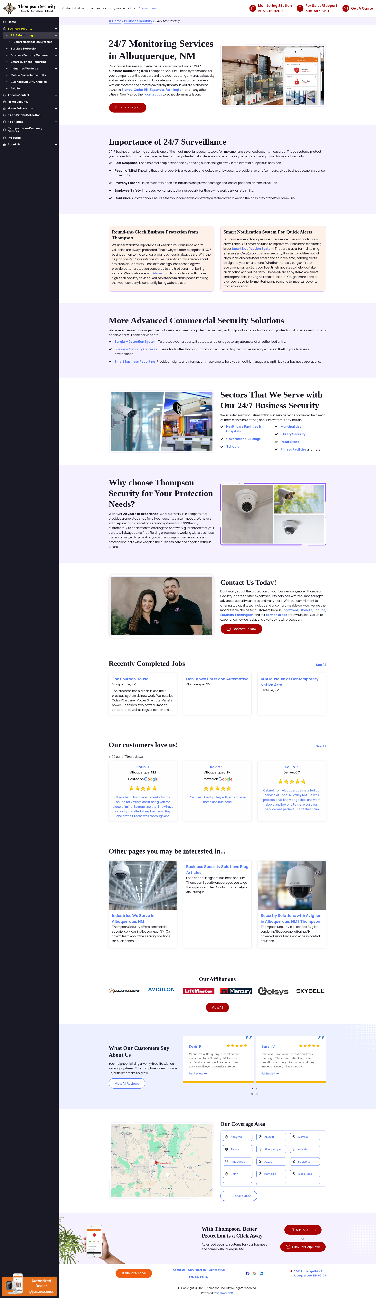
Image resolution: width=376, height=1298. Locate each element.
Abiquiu (269, 1137)
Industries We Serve (24, 68)
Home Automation (20, 108)
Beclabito (304, 1161)
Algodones (238, 1161)
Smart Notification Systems (33, 42)
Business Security (138, 21)
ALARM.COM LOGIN (133, 1273)
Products (14, 138)
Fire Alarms (15, 121)
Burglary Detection (24, 48)
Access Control (18, 95)
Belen (234, 1174)
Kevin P (195, 1046)
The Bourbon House (130, 678)
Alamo (235, 1149)
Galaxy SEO (225, 1293)
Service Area (241, 1196)
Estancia (227, 615)
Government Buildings (243, 439)
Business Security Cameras (136, 349)
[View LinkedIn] (261, 1273)
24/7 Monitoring (22, 35)
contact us (153, 94)
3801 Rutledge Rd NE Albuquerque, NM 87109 (310, 1273)
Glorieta (305, 610)
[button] (252, 1094)
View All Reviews (127, 1083)
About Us (179, 1270)
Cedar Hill (141, 89)
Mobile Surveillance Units (28, 75)
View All (217, 1007)
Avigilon (16, 88)
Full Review (196, 1073)
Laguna (319, 610)
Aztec (268, 1161)
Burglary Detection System (135, 341)
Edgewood (290, 610)
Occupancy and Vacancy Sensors (25, 129)
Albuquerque (272, 1149)
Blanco (126, 89)
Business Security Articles (29, 82)
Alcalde (303, 1149)
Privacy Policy (199, 1277)
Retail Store (290, 442)
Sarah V (268, 1046)
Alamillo (303, 1137)
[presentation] (253, 1088)
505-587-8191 (130, 108)
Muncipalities (291, 426)
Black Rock (305, 1174)
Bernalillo (270, 1174)
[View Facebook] (248, 1273)
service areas (276, 615)
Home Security (18, 102)
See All (321, 665)
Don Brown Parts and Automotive (217, 678)
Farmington (174, 89)
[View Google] (255, 1273)
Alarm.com (147, 8)
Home (116, 21)
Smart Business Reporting (135, 361)
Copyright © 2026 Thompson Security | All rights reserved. (219, 1288)
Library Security (293, 434)
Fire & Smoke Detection (24, 115)
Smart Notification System (252, 248)
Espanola (157, 89)
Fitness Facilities (293, 449)
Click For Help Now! (306, 1247)
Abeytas (236, 1137)
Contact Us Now (244, 629)
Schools (232, 446)
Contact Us (217, 1270)
